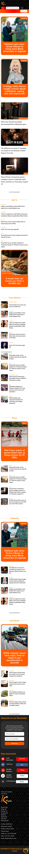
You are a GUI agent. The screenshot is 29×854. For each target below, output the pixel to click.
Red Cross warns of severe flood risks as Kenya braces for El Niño (17, 336)
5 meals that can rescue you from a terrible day (14, 281)
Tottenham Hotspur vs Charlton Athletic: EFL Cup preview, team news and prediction (17, 389)
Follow (22, 770)
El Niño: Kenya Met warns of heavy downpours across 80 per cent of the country (17, 502)
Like (22, 765)
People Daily (4, 807)
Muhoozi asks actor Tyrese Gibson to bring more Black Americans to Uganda (14, 48)
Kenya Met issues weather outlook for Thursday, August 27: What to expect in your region (14, 245)
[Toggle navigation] (22, 8)
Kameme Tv (4, 811)
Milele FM (3, 809)
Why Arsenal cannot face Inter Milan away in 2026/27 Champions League (17, 378)
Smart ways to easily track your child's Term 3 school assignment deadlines (17, 674)
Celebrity (24, 18)
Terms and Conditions (6, 792)
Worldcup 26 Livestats (13, 8)
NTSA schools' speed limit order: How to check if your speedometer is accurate (14, 658)
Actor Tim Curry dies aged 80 (10, 229)
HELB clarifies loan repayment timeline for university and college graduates (16, 400)
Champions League (13, 375)
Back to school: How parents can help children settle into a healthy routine (17, 703)
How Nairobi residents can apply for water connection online (17, 693)
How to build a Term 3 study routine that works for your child (17, 684)
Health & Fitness (23, 118)
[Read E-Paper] (26, 851)
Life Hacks (23, 626)
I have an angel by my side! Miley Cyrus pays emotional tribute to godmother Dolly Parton (17, 325)
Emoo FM (3, 819)
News (26, 173)
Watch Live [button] (23, 11)
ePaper (3, 8)
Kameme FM (4, 813)
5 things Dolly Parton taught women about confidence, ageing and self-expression (14, 90)
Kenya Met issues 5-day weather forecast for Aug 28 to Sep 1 (17, 357)
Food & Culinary (7, 273)
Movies (25, 144)
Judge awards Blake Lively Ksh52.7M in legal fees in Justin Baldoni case (17, 314)
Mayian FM (4, 817)
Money (10, 396)
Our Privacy (4, 794)
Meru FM (3, 815)
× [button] (27, 849)
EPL (10, 385)
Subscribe (14, 743)
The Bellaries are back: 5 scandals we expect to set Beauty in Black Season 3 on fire (13, 150)
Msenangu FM (4, 820)
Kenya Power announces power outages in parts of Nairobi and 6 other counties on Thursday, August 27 (17, 491)
